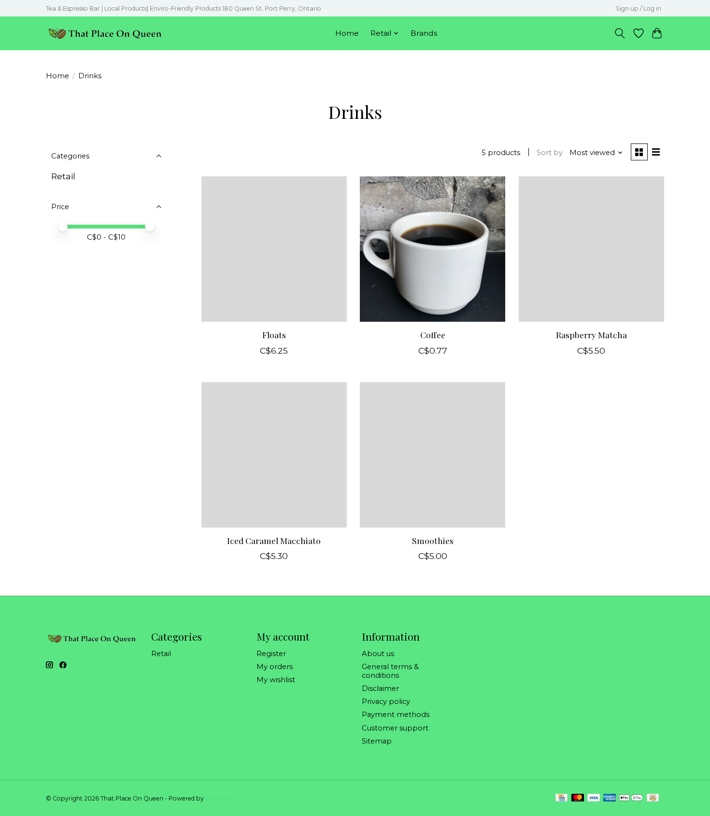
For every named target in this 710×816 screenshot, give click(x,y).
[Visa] (593, 798)
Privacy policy (386, 701)
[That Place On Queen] (105, 33)
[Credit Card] (561, 798)
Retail (63, 176)
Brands (424, 33)
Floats (274, 334)
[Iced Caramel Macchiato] (274, 455)
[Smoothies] (432, 455)
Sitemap (377, 741)
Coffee (432, 334)
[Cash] (653, 798)
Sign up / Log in (638, 8)
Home (347, 33)
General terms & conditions (390, 671)
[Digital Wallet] (631, 798)
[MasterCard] (577, 798)
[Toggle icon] (620, 33)
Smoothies (433, 540)
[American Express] (609, 798)
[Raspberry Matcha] (591, 249)
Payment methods (395, 714)
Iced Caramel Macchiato (274, 540)
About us (378, 653)
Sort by (550, 152)
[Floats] (274, 249)
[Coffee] (432, 249)
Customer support (395, 728)
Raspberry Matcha (591, 334)
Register (271, 653)
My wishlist (275, 679)
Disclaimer (380, 688)
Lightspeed (221, 798)
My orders (274, 666)
